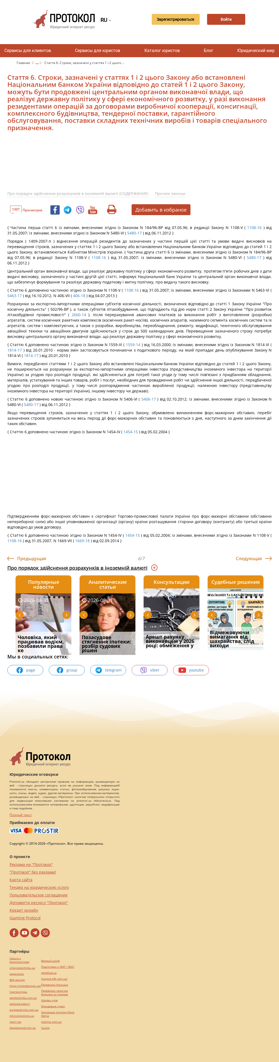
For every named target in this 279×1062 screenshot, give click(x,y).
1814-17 (14, 350)
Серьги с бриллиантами (19, 960)
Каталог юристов (162, 50)
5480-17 (134, 233)
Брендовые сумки (53, 1006)
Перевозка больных (54, 985)
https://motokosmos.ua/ (25, 986)
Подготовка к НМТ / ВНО (57, 967)
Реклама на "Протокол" (31, 864)
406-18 (79, 295)
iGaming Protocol (25, 917)
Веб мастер (17, 980)
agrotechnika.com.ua (23, 998)
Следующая (249, 558)
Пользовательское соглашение (39, 895)
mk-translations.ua (22, 1016)
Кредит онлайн (24, 910)
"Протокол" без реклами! (33, 872)
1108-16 (254, 227)
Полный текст (21, 815)
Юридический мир (256, 50)
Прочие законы (170, 193)
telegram (113, 670)
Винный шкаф (50, 961)
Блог (208, 50)
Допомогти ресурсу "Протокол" (39, 902)
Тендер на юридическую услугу (39, 887)
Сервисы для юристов (97, 50)
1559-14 (133, 344)
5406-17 (148, 399)
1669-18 (82, 540)
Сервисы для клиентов (27, 50)
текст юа (15, 1022)
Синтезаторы (18, 992)
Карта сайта (21, 879)
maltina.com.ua (51, 1022)
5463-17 (14, 295)
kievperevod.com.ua (23, 1028)
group (71, 670)
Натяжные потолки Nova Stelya (57, 1014)
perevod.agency (20, 1004)
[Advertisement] (138, 164)
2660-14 (79, 314)
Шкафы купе (49, 1000)
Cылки (45, 1028)
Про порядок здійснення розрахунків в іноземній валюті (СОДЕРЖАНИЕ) (77, 193)
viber (154, 670)
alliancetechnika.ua (22, 968)
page (30, 670)
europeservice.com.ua (24, 1010)
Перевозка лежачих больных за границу (54, 992)
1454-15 (130, 431)
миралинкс (17, 974)
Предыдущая (31, 558)
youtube (196, 670)
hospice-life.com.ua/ (54, 979)
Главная (24, 62)
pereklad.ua (49, 973)
